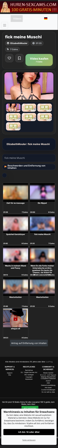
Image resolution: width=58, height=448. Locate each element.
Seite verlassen (28, 440)
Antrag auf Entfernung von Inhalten (29, 343)
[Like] (9, 58)
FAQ (9, 375)
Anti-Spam (48, 387)
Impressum (29, 379)
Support (9, 373)
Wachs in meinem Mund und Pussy (15, 267)
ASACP (48, 381)
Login (36, 18)
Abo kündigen (29, 375)
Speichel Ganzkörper (15, 234)
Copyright (29, 377)
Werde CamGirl (48, 373)
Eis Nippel (42, 203)
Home (5, 18)
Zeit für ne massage (15, 203)
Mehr (27, 18)
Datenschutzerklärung (48, 385)
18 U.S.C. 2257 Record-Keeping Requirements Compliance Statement (48, 376)
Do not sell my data (48, 392)
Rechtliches (29, 370)
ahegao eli (15, 328)
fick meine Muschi (42, 234)
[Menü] (4, 25)
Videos (17, 18)
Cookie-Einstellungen (48, 390)
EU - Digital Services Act (29, 372)
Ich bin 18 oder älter (29, 432)
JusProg (49, 362)
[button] (45, 18)
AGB (48, 383)
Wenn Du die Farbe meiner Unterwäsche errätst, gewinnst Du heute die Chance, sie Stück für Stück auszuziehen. (42, 270)
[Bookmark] (19, 58)
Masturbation (15, 297)
